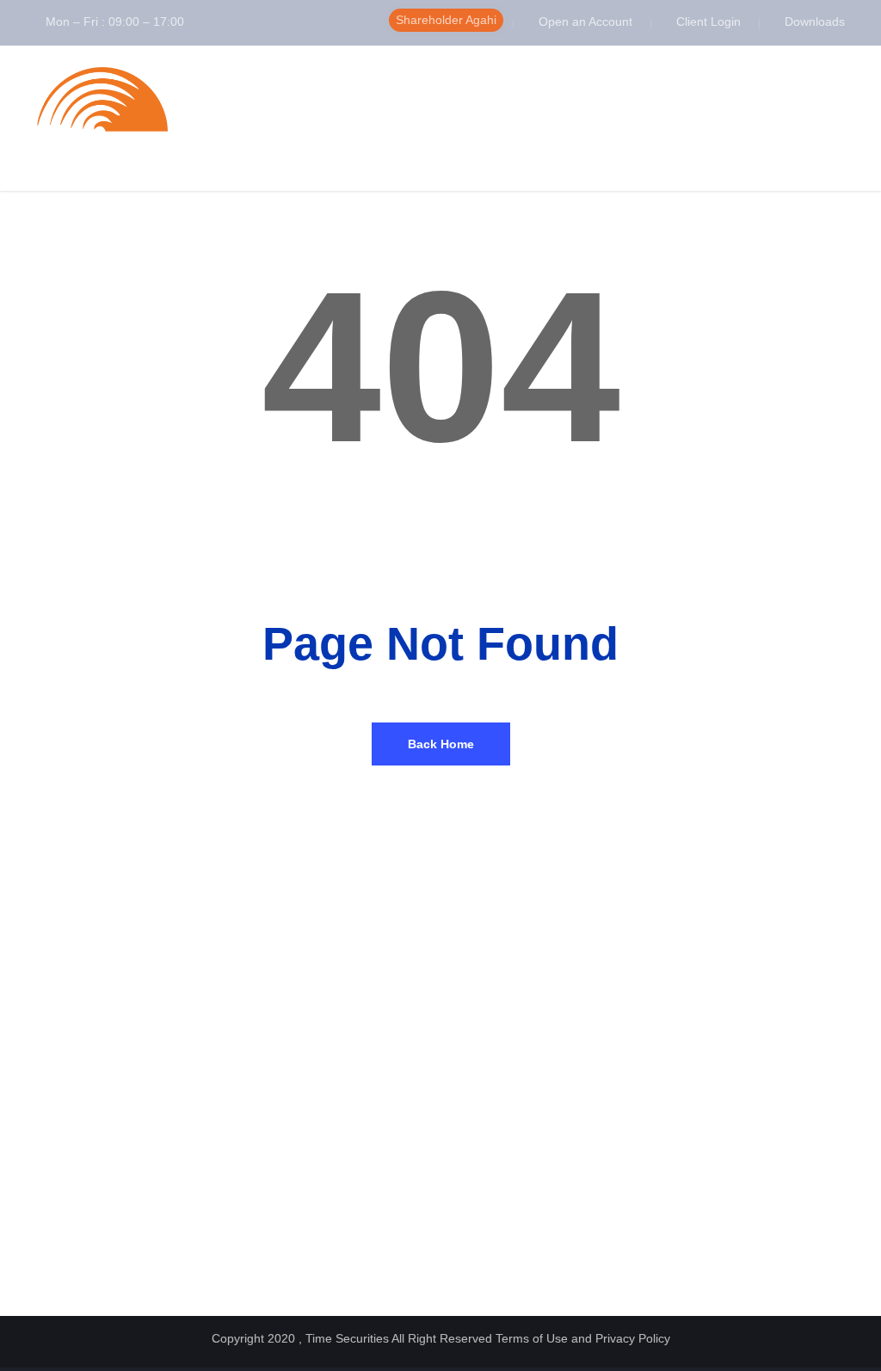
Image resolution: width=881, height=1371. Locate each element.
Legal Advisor (482, 1128)
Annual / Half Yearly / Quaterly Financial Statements (525, 1064)
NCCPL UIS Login (68, 1038)
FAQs (676, 1038)
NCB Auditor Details (498, 1109)
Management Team (283, 1078)
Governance (266, 1117)
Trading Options (701, 1117)
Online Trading (272, 1177)
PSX (34, 1098)
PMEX (39, 1196)
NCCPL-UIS (53, 1078)
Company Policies (494, 1038)
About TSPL (266, 1038)
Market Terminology (711, 1078)
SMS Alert (261, 1196)
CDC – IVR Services (74, 1177)
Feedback (260, 1216)
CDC (34, 1216)
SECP (38, 1058)
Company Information (289, 1098)
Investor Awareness (711, 1058)
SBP (34, 1236)
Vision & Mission (278, 1058)
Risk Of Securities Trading (727, 1098)
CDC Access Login (70, 1117)
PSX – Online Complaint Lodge (100, 1256)
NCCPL (41, 1157)
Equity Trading (272, 1157)
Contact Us (264, 1236)
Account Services (280, 1137)
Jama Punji (690, 1137)
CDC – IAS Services (74, 1137)
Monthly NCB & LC (496, 1089)
